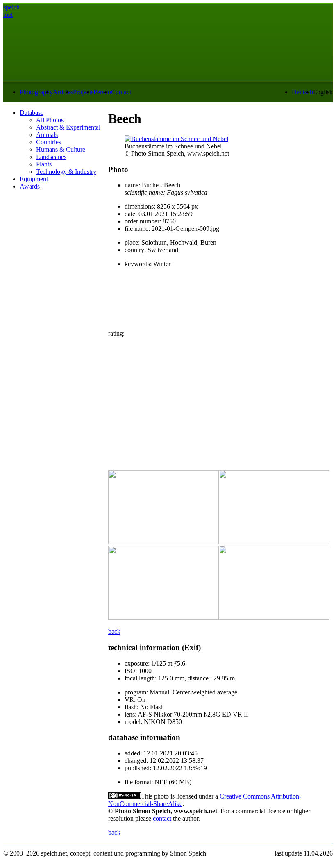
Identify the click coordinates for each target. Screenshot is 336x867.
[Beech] (163, 541)
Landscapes (51, 156)
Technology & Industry (66, 171)
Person (102, 92)
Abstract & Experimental (68, 127)
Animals (47, 134)
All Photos (50, 119)
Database (31, 112)
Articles (63, 92)
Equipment (34, 178)
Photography (36, 92)
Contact (121, 92)
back (114, 631)
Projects (83, 92)
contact (162, 818)
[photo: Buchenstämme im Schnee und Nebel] (176, 138)
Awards (30, 186)
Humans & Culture (60, 149)
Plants (44, 164)
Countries (48, 142)
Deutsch (302, 92)
